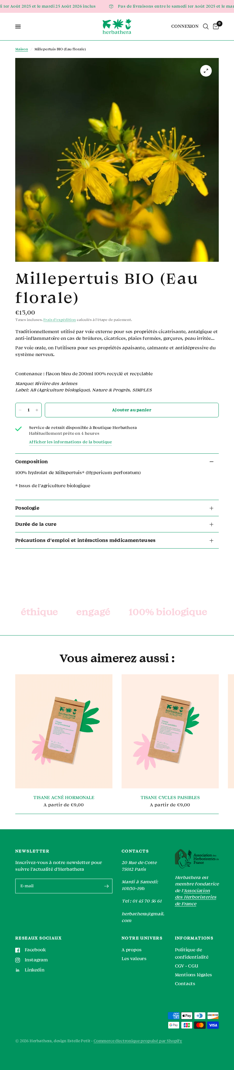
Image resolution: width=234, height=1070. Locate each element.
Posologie (27, 508)
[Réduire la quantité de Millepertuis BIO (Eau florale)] (20, 410)
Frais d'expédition (59, 320)
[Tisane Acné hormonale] (63, 731)
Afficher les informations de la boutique (70, 442)
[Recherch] (206, 26)
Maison (21, 49)
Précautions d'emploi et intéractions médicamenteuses (85, 540)
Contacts (185, 984)
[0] (215, 26)
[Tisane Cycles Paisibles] (170, 731)
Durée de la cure (35, 524)
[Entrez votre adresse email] (106, 886)
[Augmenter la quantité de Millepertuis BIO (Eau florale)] (36, 410)
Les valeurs (134, 959)
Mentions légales (193, 975)
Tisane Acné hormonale (63, 798)
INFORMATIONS (194, 938)
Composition (31, 462)
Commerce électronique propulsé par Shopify (138, 1041)
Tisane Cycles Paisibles (170, 798)
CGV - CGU (186, 966)
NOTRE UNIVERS (142, 938)
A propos (132, 950)
